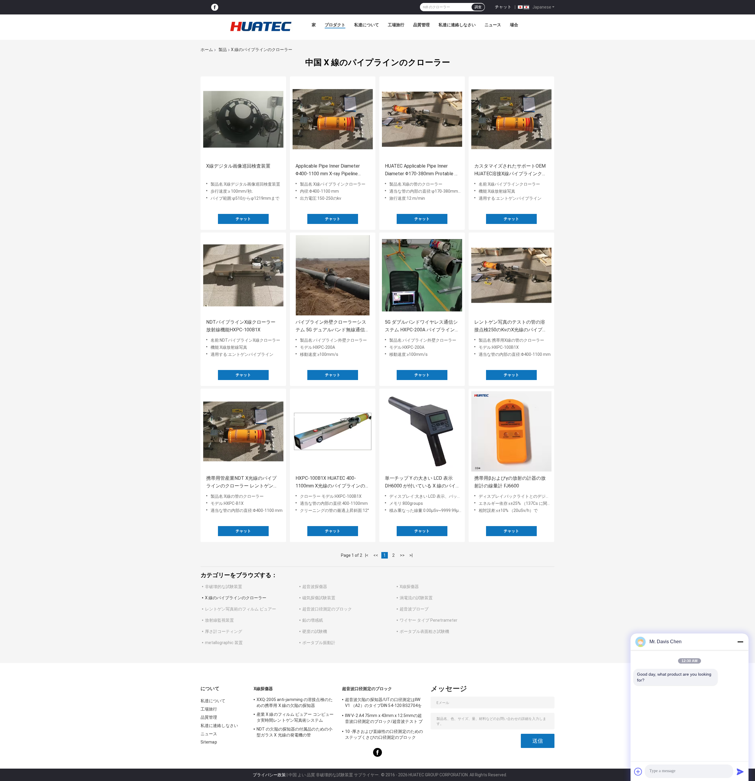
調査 (478, 7)
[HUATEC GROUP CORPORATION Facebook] (214, 7)
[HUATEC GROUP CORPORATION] (260, 26)
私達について (366, 24)
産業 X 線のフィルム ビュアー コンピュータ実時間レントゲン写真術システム (295, 717)
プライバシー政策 (269, 774)
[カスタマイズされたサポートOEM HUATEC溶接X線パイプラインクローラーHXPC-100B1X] (511, 119)
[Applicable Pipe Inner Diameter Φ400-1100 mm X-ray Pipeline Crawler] (333, 119)
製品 (223, 49)
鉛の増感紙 (312, 620)
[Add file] (638, 771)
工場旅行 (396, 24)
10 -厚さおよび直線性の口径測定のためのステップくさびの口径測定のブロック (384, 734)
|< (366, 555)
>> (402, 555)
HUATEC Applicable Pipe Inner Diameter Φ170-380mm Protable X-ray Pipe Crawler (422, 170)
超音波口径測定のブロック (327, 609)
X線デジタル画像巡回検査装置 (238, 166)
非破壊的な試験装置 (223, 586)
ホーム (207, 49)
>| (411, 555)
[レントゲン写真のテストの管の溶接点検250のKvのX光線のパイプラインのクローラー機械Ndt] (511, 275)
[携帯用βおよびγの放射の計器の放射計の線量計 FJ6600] (511, 431)
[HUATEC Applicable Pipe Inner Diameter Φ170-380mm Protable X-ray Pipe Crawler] (422, 119)
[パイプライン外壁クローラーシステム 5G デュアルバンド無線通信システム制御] (333, 275)
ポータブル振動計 (318, 642)
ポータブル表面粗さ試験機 (424, 631)
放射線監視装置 (219, 620)
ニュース (493, 24)
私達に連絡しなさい (457, 24)
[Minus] (740, 641)
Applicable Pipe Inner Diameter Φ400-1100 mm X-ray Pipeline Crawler (328, 170)
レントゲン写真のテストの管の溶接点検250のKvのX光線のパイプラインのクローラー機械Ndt (510, 326)
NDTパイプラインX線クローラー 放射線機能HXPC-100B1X (240, 326)
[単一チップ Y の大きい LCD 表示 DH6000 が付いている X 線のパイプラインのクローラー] (422, 431)
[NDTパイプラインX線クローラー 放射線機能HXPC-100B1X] (243, 275)
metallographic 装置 (224, 642)
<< (375, 555)
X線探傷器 (409, 586)
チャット (503, 6)
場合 (514, 24)
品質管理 (421, 24)
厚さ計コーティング (223, 631)
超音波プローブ (414, 609)
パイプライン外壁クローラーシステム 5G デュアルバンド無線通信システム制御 (333, 326)
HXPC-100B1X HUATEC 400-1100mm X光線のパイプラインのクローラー (333, 482)
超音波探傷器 (314, 586)
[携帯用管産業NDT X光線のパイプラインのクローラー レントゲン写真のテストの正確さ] (243, 431)
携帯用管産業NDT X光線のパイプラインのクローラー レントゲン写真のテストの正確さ (242, 482)
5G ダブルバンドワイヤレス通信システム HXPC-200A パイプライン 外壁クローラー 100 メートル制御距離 (421, 326)
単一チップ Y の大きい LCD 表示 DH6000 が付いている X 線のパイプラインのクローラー (420, 482)
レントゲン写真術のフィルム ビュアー (240, 609)
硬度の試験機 (314, 631)
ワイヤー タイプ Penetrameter (428, 620)
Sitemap (209, 742)
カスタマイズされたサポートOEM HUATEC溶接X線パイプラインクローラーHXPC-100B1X (510, 170)
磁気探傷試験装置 (318, 597)
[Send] (740, 771)
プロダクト (335, 24)
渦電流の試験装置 (416, 597)
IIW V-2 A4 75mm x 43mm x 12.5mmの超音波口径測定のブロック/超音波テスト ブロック (384, 719)
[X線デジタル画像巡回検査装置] (243, 119)
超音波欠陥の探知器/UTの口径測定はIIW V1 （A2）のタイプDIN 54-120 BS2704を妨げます (383, 703)
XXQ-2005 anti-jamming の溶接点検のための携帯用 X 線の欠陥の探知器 (295, 702)
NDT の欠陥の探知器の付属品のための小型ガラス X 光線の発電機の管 (294, 732)
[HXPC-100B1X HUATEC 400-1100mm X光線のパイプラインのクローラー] (333, 431)
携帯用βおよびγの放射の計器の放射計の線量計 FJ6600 (510, 482)
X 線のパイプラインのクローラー (235, 597)
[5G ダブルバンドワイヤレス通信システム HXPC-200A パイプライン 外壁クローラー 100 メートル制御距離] (422, 275)
